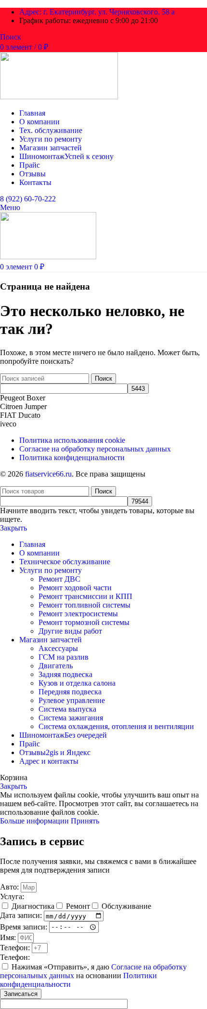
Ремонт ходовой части (75, 588)
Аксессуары (58, 648)
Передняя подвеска (70, 692)
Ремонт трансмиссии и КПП (85, 596)
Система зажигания (71, 718)
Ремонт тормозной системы (84, 622)
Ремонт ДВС (59, 579)
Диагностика (33, 906)
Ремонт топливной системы (84, 605)
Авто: (10, 887)
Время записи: (24, 926)
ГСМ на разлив (64, 657)
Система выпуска (67, 709)
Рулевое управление (72, 700)
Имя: (9, 937)
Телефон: (16, 947)
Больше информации (35, 821)
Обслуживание (126, 906)
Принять (85, 821)
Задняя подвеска (65, 674)
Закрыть (13, 528)
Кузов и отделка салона (77, 683)
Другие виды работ (70, 631)
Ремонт (78, 906)
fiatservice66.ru (48, 474)
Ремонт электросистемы (78, 614)
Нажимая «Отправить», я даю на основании (93, 975)
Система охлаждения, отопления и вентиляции (116, 726)
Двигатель (56, 666)
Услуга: (12, 896)
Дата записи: (22, 916)
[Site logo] (59, 97)
